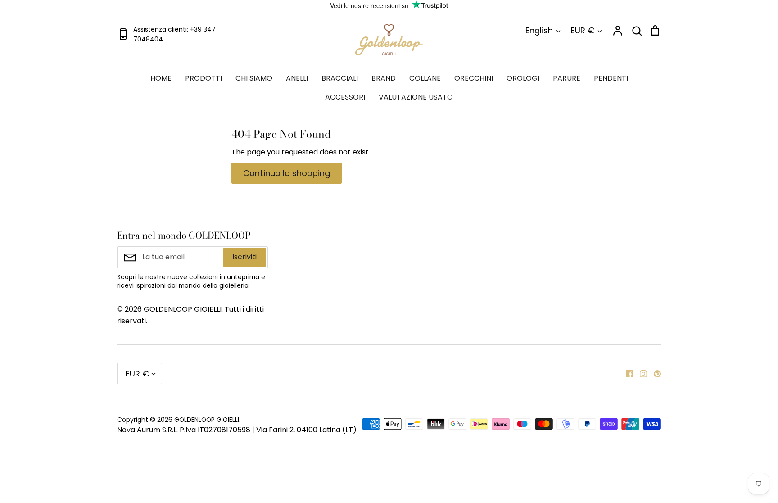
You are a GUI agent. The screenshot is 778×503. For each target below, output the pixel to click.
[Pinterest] (654, 373)
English (539, 30)
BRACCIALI (339, 78)
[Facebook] (626, 373)
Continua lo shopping (286, 173)
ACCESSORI (345, 97)
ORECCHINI (473, 78)
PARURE (566, 78)
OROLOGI (523, 78)
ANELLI (297, 78)
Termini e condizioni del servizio (474, 241)
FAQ (440, 264)
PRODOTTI (203, 78)
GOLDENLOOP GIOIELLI (206, 419)
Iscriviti (244, 257)
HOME (161, 78)
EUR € (582, 30)
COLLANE (425, 78)
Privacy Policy (339, 264)
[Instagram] (640, 373)
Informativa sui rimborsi (593, 235)
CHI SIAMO (253, 78)
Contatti (330, 235)
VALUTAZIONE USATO (416, 97)
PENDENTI (611, 78)
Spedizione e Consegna (592, 264)
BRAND (383, 78)
